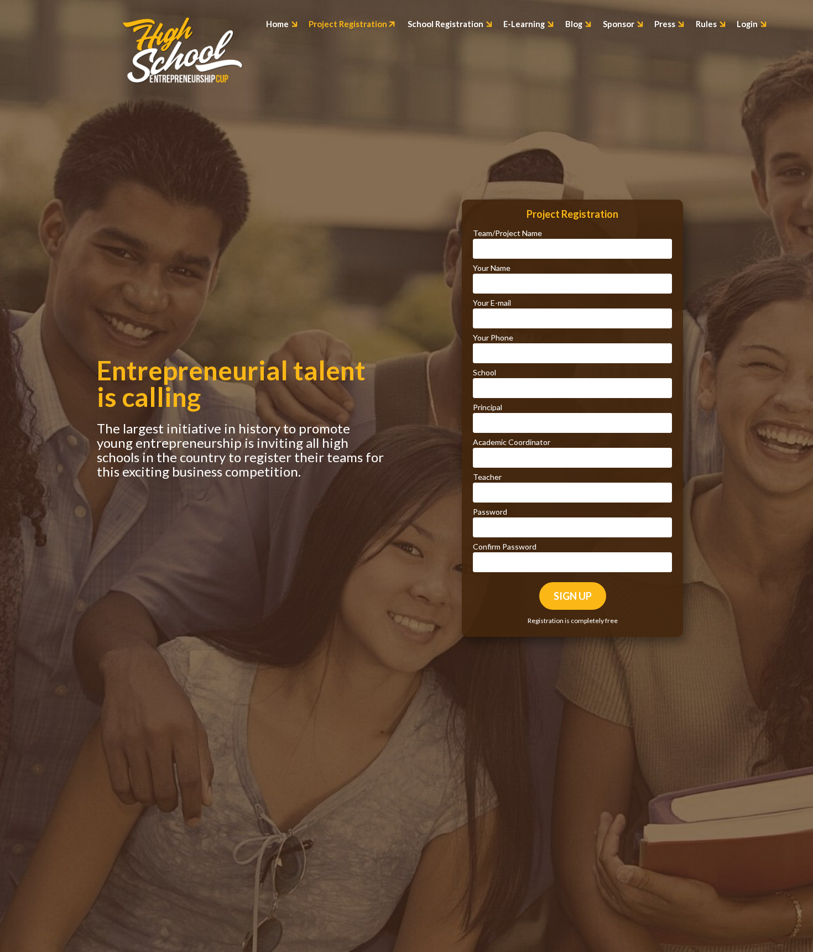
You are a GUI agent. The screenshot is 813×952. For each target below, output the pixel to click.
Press (665, 24)
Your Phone (493, 337)
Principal (487, 407)
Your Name (491, 268)
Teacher (487, 477)
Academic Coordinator (511, 442)
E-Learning (524, 24)
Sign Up (573, 596)
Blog (574, 24)
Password (490, 511)
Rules (707, 24)
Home (278, 24)
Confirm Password (504, 546)
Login (748, 24)
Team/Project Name (507, 233)
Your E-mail (492, 302)
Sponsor (619, 24)
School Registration (446, 24)
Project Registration (349, 24)
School (484, 372)
